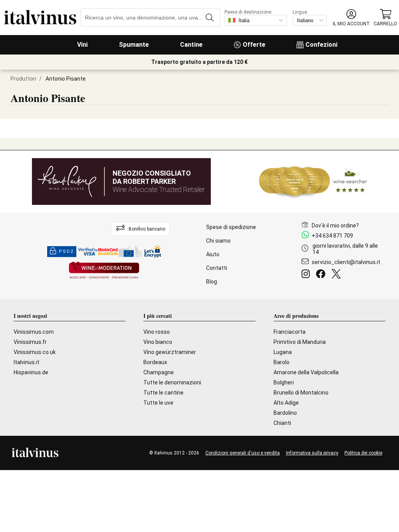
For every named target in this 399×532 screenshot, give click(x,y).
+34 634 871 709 (332, 236)
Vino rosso (156, 332)
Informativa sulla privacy (312, 453)
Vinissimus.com (34, 332)
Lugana (283, 352)
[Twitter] (338, 275)
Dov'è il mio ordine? (335, 225)
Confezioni (321, 44)
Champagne (158, 372)
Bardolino (285, 413)
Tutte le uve (158, 403)
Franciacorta (289, 332)
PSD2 (66, 251)
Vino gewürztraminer (169, 352)
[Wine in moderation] (104, 271)
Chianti (282, 423)
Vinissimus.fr (30, 342)
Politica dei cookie (363, 453)
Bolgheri (284, 382)
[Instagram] (307, 275)
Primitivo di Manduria (300, 342)
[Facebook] (322, 275)
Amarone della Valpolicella (306, 372)
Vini (82, 44)
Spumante (134, 44)
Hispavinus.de (31, 372)
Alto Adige (286, 403)
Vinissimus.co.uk (35, 352)
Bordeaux (155, 362)
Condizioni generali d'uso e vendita (242, 453)
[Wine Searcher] (313, 181)
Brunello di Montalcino (301, 392)
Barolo (282, 362)
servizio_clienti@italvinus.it (346, 262)
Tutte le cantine (163, 392)
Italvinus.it (26, 362)
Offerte (254, 44)
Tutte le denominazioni (172, 382)
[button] (351, 17)
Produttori (23, 79)
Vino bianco (157, 342)
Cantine (191, 44)
